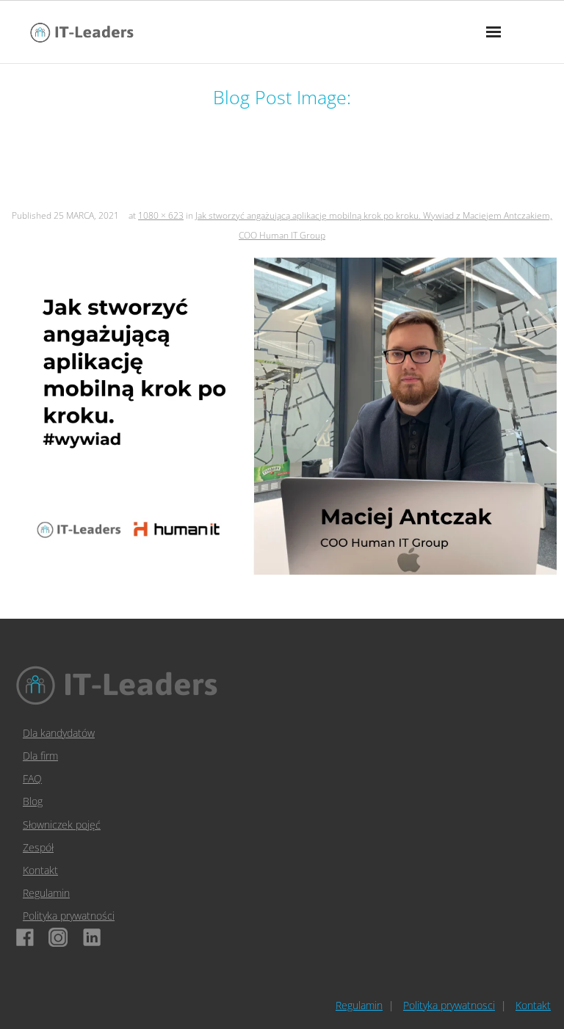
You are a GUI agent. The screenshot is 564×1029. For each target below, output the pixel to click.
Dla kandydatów (59, 733)
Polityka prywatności (69, 916)
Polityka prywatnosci (449, 1005)
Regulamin (46, 893)
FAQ (32, 778)
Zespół (38, 847)
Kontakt (40, 870)
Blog (33, 801)
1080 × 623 (161, 215)
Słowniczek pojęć (62, 825)
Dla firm (40, 756)
